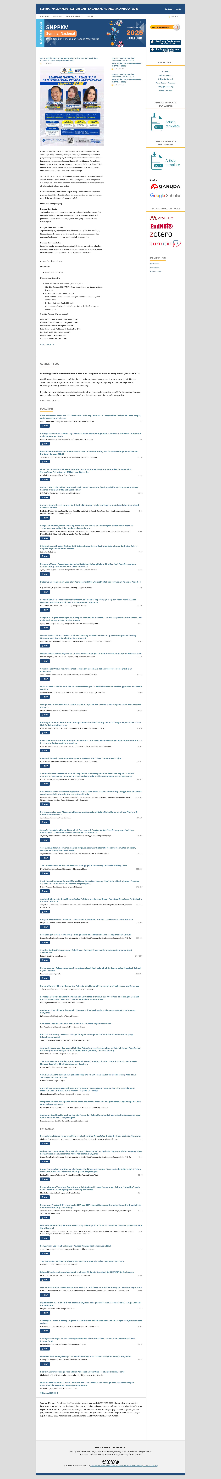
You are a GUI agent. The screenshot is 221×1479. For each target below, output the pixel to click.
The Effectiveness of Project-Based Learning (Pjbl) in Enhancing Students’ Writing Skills (83, 866)
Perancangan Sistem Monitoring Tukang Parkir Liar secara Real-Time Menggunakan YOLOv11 (85, 935)
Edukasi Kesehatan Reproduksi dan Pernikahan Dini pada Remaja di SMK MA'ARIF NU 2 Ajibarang (87, 1272)
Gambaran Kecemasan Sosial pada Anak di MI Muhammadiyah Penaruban (75, 1024)
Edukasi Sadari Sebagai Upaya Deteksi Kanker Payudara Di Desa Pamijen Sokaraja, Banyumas (85, 1356)
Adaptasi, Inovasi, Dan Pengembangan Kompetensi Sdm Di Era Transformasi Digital (80, 758)
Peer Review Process (165, 83)
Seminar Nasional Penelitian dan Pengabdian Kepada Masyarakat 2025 (89, 9)
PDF (46, 426)
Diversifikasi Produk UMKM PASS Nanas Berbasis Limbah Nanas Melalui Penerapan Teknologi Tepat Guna (91, 1287)
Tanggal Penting (165, 87)
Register (169, 9)
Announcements (74, 17)
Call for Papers (165, 75)
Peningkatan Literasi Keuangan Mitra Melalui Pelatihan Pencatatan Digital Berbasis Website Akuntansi (90, 1136)
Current (44, 17)
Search (174, 17)
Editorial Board (165, 79)
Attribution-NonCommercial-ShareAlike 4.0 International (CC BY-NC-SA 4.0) (124, 1465)
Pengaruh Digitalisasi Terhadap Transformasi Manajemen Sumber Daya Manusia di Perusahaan (86, 919)
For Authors (154, 267)
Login (178, 9)
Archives (57, 17)
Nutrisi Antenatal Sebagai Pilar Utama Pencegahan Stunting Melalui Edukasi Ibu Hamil (82, 1372)
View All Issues (48, 1393)
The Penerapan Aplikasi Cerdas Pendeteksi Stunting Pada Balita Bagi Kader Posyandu (82, 1261)
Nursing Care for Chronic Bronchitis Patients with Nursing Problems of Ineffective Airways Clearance (89, 986)
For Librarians (156, 271)
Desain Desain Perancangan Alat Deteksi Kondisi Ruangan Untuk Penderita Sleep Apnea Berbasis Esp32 (91, 653)
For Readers (154, 264)
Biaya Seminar (165, 91)
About (90, 17)
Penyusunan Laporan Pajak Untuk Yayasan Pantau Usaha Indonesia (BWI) (75, 1246)
